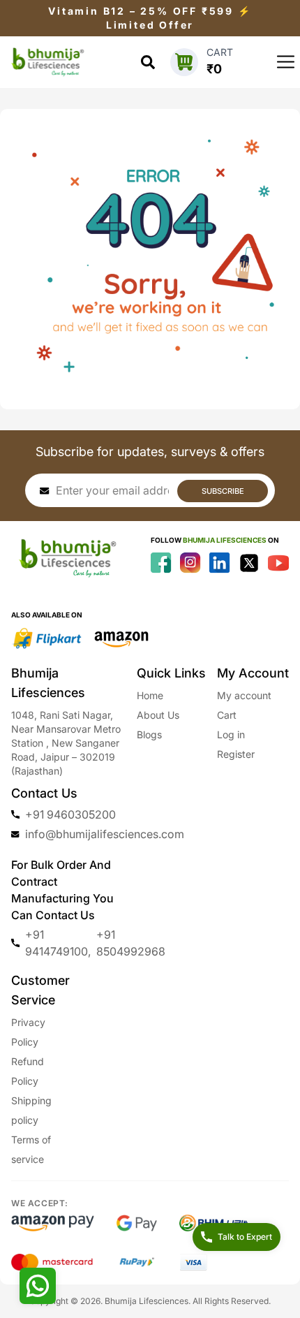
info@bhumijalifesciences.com (104, 834)
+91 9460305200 (70, 814)
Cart (227, 715)
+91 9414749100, (58, 943)
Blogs (149, 734)
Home (150, 695)
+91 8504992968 (130, 943)
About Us (158, 715)
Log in (231, 734)
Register (236, 754)
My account (244, 695)
